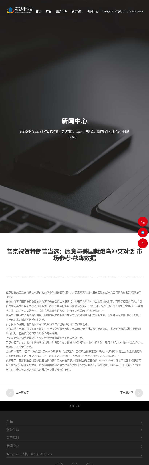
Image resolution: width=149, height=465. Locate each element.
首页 (38, 11)
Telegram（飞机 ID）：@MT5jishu (123, 11)
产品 (48, 11)
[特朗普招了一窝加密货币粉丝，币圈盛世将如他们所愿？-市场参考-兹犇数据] (10, 393)
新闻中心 (92, 11)
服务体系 (61, 11)
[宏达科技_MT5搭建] (19, 10)
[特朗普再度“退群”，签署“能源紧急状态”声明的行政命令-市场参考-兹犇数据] (139, 393)
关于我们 (77, 11)
